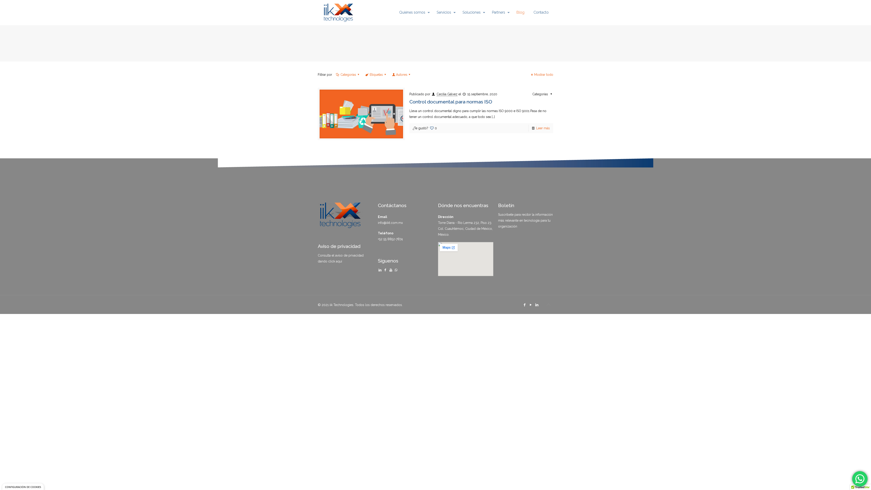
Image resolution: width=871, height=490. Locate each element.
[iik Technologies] (338, 12)
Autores (401, 74)
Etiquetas (376, 74)
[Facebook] (524, 305)
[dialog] (23, 486)
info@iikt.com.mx (390, 223)
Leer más (543, 128)
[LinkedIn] (536, 305)
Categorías (348, 74)
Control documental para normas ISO (450, 102)
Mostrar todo (543, 74)
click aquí (335, 261)
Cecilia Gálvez (447, 94)
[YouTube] (530, 305)
